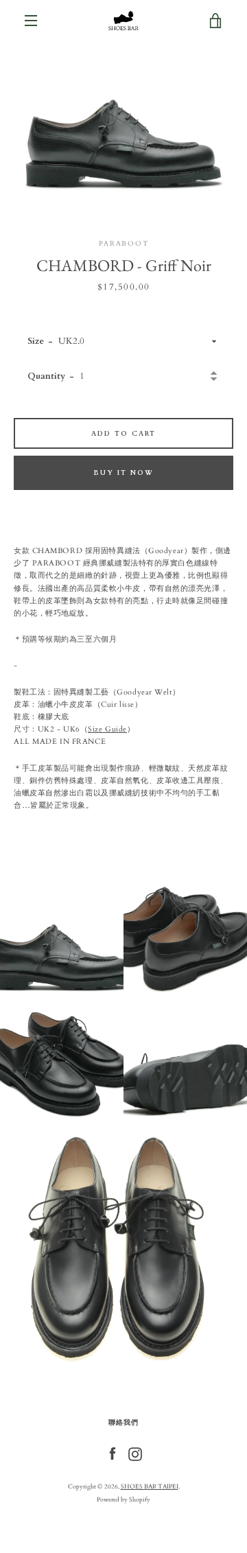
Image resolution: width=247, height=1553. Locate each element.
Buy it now (123, 472)
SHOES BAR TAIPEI (149, 1486)
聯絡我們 (123, 1422)
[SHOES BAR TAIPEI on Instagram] (135, 1453)
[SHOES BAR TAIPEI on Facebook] (112, 1453)
